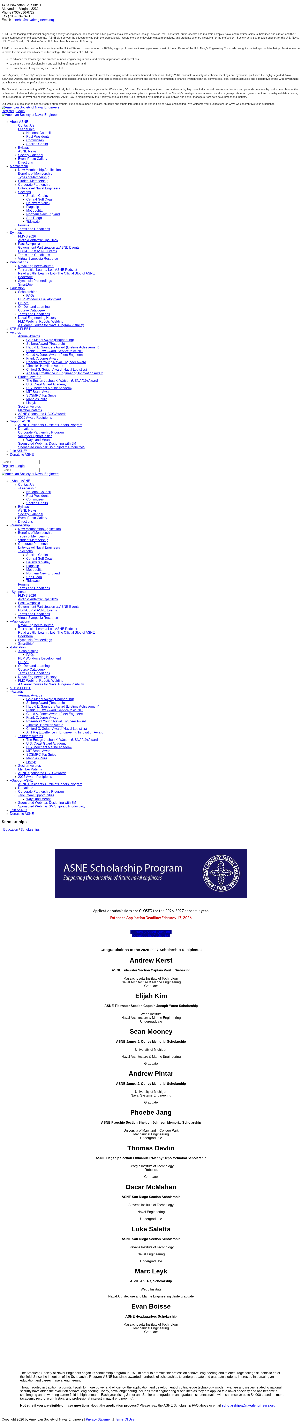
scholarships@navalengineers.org (248, 1405)
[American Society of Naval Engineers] (30, 107)
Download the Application (151, 935)
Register (8, 111)
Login (20, 111)
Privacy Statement (99, 1419)
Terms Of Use (125, 1419)
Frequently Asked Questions (151, 932)
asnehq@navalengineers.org (33, 20)
